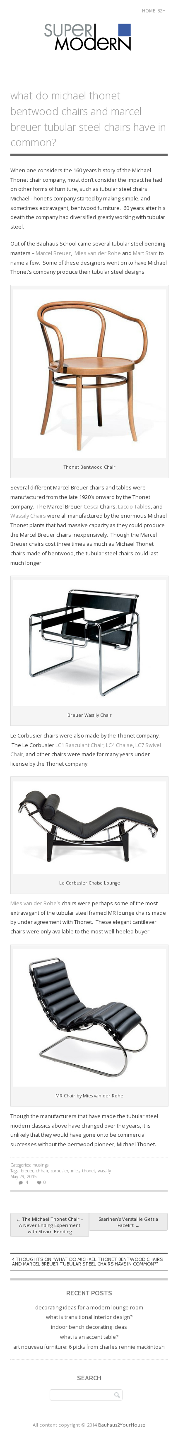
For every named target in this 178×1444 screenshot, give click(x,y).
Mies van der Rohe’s (35, 903)
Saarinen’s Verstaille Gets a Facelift (128, 1222)
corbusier (59, 1171)
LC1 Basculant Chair (79, 745)
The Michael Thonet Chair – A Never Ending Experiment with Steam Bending (49, 1225)
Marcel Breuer (53, 253)
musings (40, 1165)
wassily (104, 1171)
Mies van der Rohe (98, 253)
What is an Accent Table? (89, 1336)
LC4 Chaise (119, 745)
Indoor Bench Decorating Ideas (89, 1327)
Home (148, 11)
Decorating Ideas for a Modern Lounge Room (89, 1307)
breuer (27, 1171)
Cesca (91, 506)
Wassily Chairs (28, 515)
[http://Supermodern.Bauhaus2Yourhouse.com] (89, 58)
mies (75, 1171)
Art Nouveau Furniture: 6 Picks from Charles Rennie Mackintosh (89, 1346)
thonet (88, 1171)
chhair (42, 1171)
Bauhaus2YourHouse (121, 1425)
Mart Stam (145, 253)
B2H (161, 11)
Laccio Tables (134, 506)
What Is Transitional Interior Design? (89, 1317)
